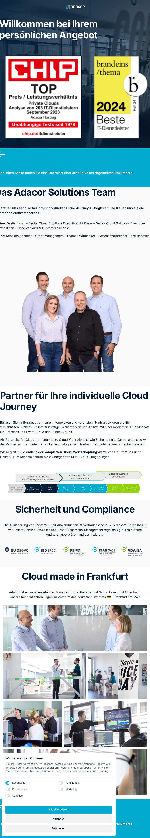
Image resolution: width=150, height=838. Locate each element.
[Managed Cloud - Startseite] (75, 7)
